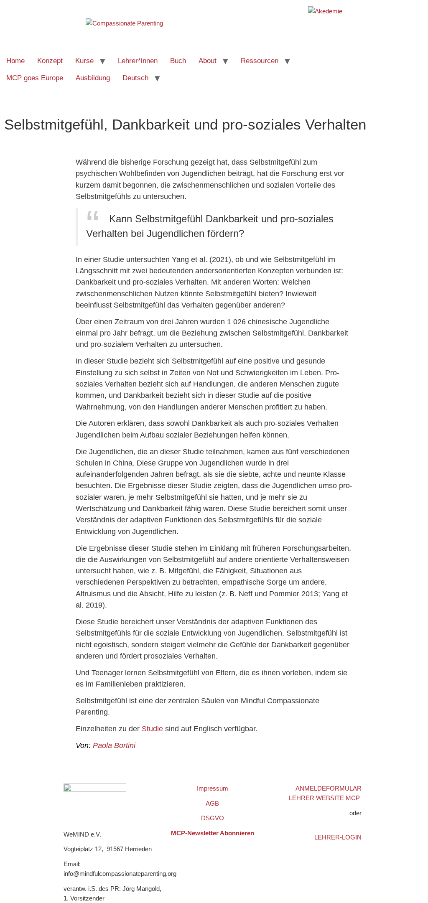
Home (15, 61)
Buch (178, 61)
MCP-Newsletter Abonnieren (212, 833)
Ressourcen (259, 61)
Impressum (212, 788)
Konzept (50, 61)
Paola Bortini (114, 745)
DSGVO (212, 818)
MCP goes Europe (34, 78)
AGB (212, 803)
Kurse (84, 61)
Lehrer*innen (138, 61)
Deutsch (135, 78)
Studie (152, 729)
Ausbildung (93, 78)
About (208, 61)
